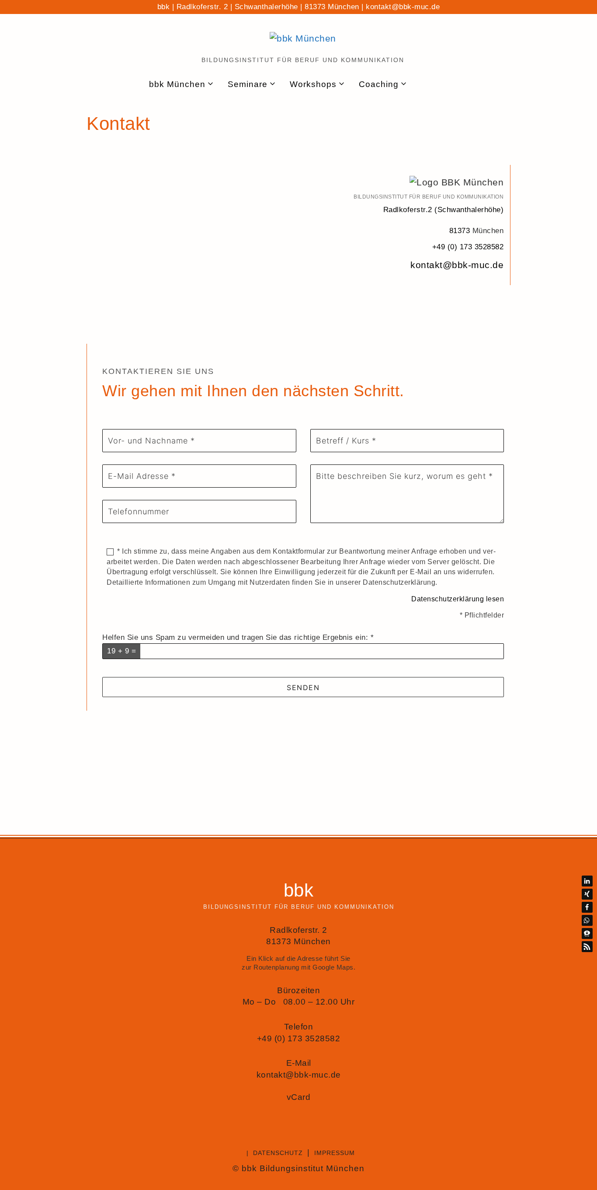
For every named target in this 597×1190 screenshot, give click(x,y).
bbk (299, 890)
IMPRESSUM (334, 1152)
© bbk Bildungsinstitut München (298, 1168)
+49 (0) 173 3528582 (468, 247)
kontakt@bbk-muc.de (403, 7)
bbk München (177, 84)
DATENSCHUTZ (278, 1152)
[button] (587, 881)
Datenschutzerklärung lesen (457, 599)
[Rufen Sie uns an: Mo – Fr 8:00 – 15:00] (444, 84)
